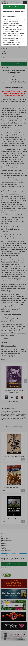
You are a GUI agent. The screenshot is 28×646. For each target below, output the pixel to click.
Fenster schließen (14, 7)
